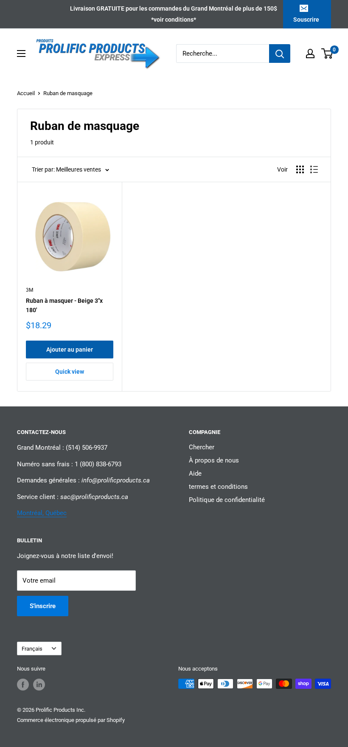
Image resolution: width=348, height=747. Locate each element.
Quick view (69, 371)
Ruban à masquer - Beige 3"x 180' (64, 305)
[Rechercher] (279, 53)
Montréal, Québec (42, 513)
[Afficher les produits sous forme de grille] (300, 169)
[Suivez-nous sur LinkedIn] (39, 685)
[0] (327, 53)
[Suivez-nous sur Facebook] (23, 685)
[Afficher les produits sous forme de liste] (314, 169)
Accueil (26, 93)
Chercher (201, 447)
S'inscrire (43, 606)
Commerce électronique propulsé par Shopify (71, 720)
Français (32, 649)
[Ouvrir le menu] (21, 53)
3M (29, 290)
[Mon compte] (310, 53)
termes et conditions (218, 486)
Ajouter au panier (69, 349)
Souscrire (306, 19)
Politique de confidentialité (227, 500)
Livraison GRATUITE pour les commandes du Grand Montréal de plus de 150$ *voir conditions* (173, 14)
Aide (195, 473)
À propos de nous (214, 460)
